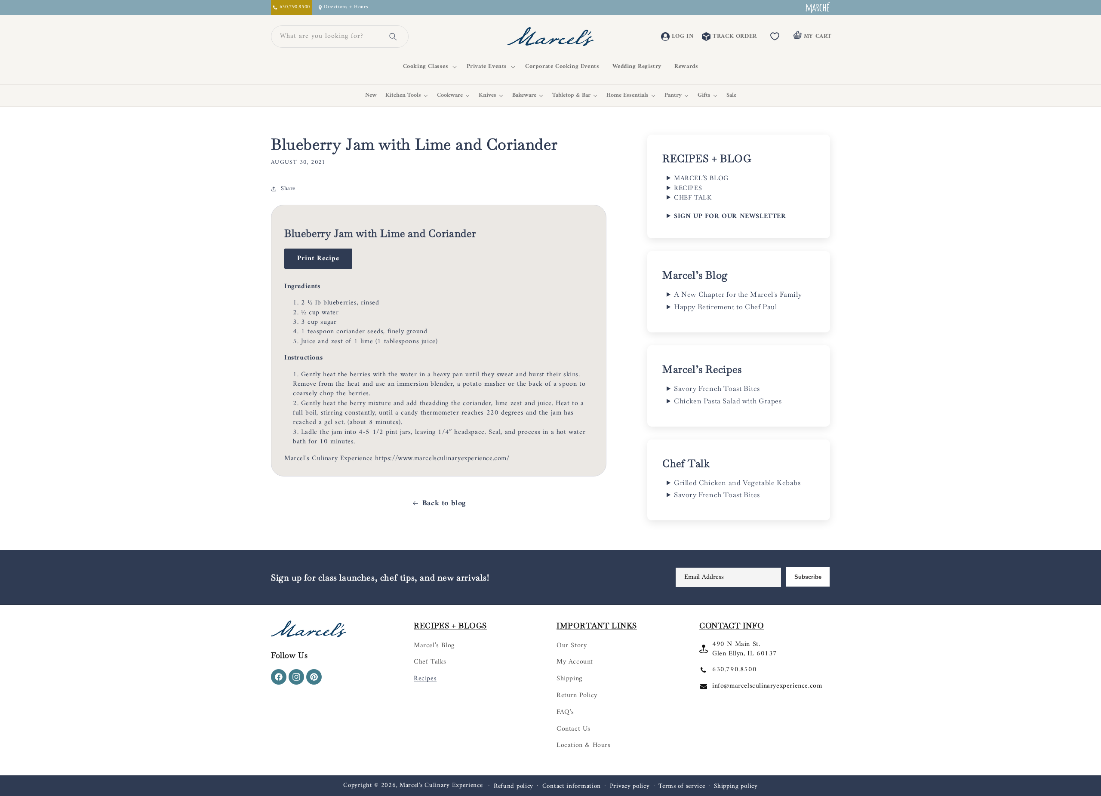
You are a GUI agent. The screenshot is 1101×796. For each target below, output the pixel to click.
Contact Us (573, 729)
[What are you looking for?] (393, 36)
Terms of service (681, 786)
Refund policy (513, 786)
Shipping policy (736, 786)
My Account (575, 662)
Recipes (425, 679)
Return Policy (577, 695)
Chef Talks (430, 662)
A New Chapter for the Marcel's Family (738, 294)
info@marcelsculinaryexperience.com (767, 686)
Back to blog (444, 503)
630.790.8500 (734, 670)
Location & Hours (584, 745)
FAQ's (565, 712)
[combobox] (329, 36)
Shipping (569, 679)
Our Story (572, 645)
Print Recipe (318, 258)
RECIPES (688, 188)
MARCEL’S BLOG (701, 178)
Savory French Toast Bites (717, 388)
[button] (428, 67)
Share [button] (288, 188)
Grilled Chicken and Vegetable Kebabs (737, 483)
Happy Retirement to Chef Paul (725, 307)
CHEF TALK (692, 198)
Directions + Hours (346, 7)
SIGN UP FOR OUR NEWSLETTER (730, 216)
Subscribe (807, 577)
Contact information (571, 786)
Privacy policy (630, 786)
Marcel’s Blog (434, 645)
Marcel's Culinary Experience (441, 785)
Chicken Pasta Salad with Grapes (728, 401)
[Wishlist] (775, 36)
